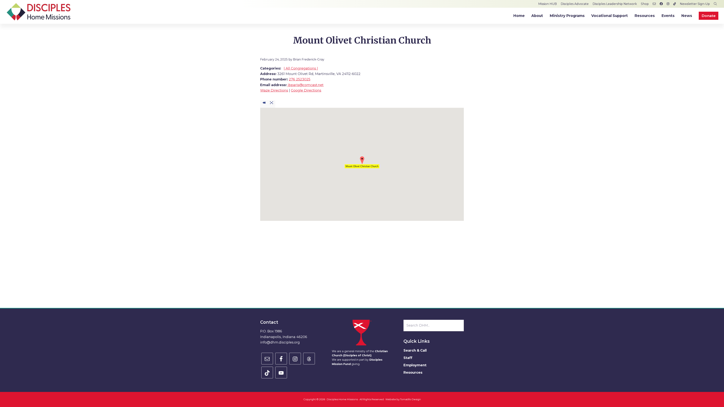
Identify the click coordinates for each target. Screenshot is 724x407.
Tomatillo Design (410, 399)
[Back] (264, 104)
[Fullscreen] (271, 104)
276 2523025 (299, 79)
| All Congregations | (301, 68)
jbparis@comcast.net (306, 85)
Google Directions (306, 90)
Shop (645, 4)
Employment (414, 365)
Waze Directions (274, 90)
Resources (412, 372)
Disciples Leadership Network (615, 4)
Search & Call (415, 350)
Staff (407, 358)
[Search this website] (715, 4)
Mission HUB (547, 4)
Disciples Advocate (575, 4)
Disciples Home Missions (342, 399)
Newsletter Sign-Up (695, 4)
